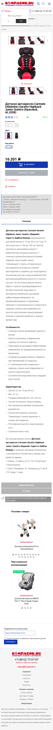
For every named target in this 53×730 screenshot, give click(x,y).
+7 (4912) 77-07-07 (42, 11)
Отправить (11, 642)
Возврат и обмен (26, 699)
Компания (26, 672)
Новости (26, 678)
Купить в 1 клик (26, 173)
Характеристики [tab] (26, 485)
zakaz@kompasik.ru (26, 667)
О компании (26, 675)
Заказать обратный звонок (26, 663)
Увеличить (28, 84)
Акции (26, 682)
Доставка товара (27, 696)
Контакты (26, 685)
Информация (26, 703)
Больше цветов (26, 542)
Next (47, 40)
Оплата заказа (26, 693)
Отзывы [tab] (26, 491)
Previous (5, 41)
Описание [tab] (26, 221)
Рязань (7, 11)
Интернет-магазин (26, 689)
